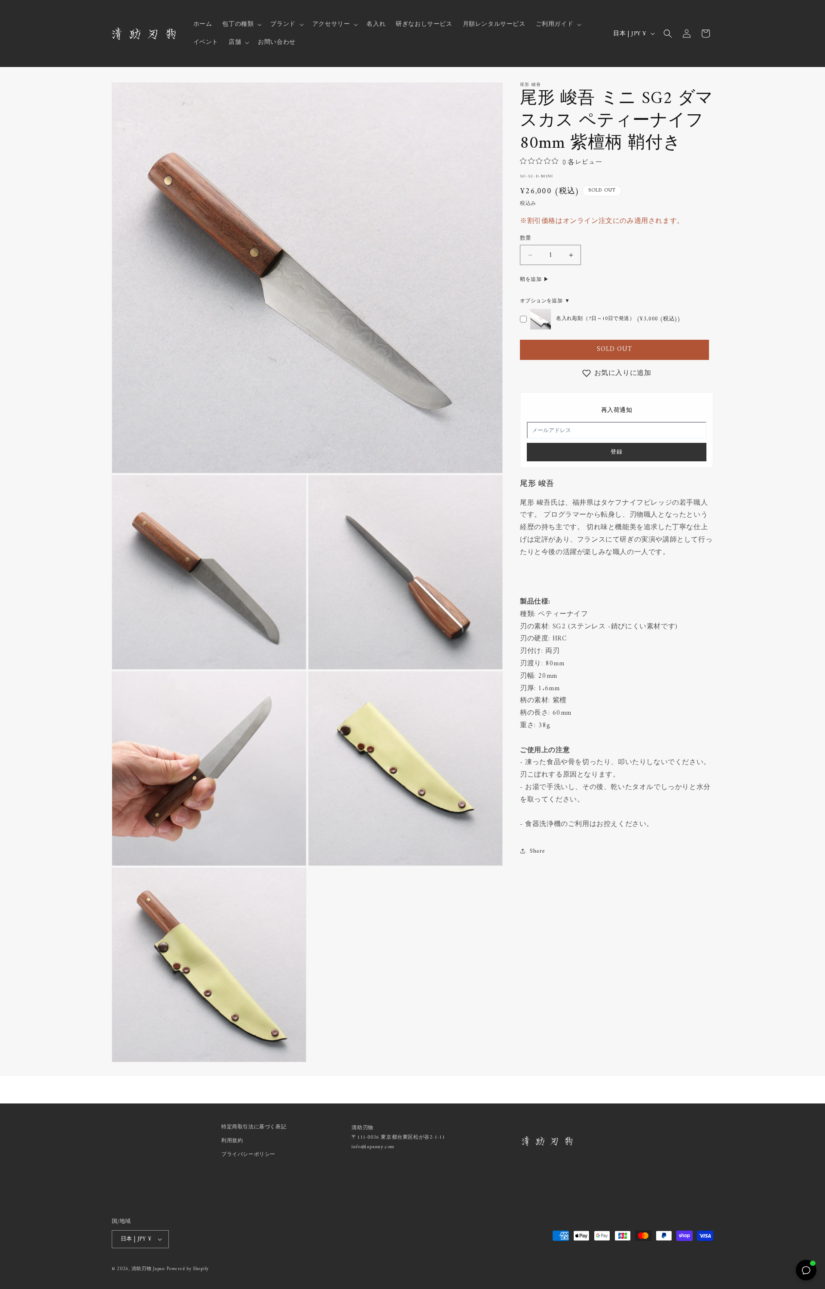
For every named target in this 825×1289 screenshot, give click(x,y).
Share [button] (537, 851)
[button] (241, 24)
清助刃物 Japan (148, 1269)
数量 (526, 238)
